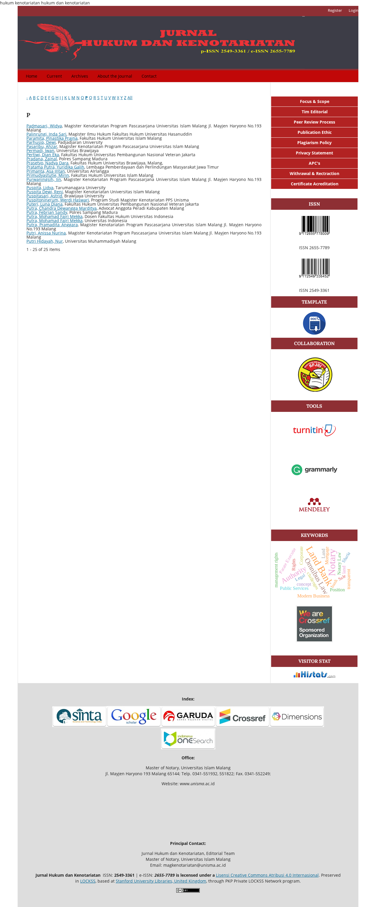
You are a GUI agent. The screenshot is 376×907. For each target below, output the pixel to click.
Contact (149, 76)
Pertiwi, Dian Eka (42, 154)
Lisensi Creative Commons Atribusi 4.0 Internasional (267, 875)
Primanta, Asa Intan (45, 171)
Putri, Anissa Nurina (46, 233)
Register (335, 10)
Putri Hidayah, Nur (44, 241)
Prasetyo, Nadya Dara (47, 163)
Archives (79, 76)
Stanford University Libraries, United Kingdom (161, 881)
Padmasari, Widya (44, 126)
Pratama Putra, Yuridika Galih (55, 167)
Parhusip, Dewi (41, 142)
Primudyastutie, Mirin (47, 175)
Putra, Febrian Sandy (46, 212)
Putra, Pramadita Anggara (52, 224)
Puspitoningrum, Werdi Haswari (57, 200)
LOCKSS (87, 881)
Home (31, 76)
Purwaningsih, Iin (43, 179)
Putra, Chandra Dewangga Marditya (61, 208)
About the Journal (115, 76)
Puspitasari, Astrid (44, 196)
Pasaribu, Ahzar (41, 146)
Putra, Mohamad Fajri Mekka (54, 216)
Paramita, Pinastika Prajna (52, 138)
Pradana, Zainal (41, 159)
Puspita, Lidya (39, 187)
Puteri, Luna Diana (44, 204)
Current (54, 76)
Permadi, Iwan (40, 150)
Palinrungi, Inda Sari (46, 134)
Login (353, 10)
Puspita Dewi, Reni (44, 191)
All (129, 97)
